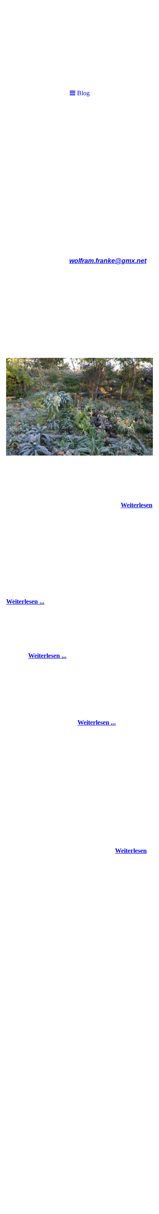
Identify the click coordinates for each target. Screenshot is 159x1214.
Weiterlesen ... (25, 601)
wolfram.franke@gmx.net (107, 260)
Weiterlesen (136, 505)
